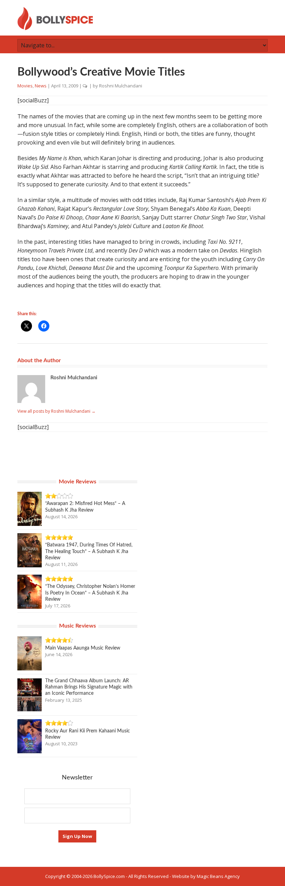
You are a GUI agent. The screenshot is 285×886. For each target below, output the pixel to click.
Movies (25, 86)
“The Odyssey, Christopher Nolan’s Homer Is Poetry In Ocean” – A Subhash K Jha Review (90, 592)
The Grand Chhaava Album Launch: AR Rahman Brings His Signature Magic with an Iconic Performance (88, 687)
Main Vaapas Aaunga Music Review (82, 648)
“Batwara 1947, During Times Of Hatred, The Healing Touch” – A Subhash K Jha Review (88, 551)
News (41, 86)
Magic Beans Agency (218, 876)
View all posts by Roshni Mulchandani (56, 411)
